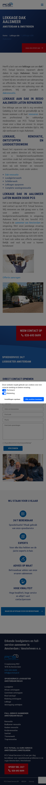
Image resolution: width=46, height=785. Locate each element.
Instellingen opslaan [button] (12, 399)
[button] (4, 390)
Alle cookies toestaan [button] (33, 399)
